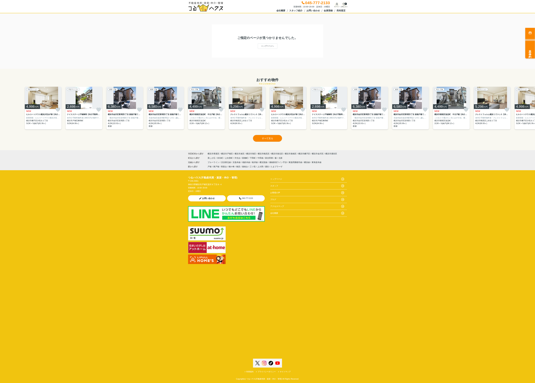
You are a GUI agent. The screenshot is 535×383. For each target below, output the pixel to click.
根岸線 (255, 162)
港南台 (245, 166)
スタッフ (274, 186)
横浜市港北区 (277, 154)
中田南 (260, 158)
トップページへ (267, 46)
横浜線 (307, 162)
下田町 (253, 158)
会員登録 (328, 10)
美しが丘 (212, 158)
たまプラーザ (276, 166)
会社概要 (280, 10)
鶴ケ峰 (231, 166)
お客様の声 (275, 193)
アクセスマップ (277, 206)
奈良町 (220, 158)
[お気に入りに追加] (58, 110)
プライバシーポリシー (267, 372)
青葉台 (224, 166)
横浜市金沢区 (318, 154)
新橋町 (245, 158)
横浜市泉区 (239, 154)
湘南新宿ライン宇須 (278, 162)
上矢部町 (229, 158)
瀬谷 (267, 166)
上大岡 (260, 166)
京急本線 (237, 162)
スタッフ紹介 (296, 10)
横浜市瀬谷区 (331, 154)
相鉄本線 (246, 162)
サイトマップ (285, 372)
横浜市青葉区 (213, 154)
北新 (280, 158)
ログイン (337, 6)
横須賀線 (264, 162)
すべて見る (267, 138)
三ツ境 (253, 166)
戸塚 (209, 166)
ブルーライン (214, 162)
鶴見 (238, 166)
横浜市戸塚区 (227, 154)
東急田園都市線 (296, 162)
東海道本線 (316, 162)
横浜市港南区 (290, 154)
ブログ (273, 199)
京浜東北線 (226, 162)
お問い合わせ (313, 10)
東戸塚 (216, 166)
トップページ (276, 179)
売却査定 (341, 10)
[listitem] (206, 108)
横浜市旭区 (251, 154)
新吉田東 (269, 158)
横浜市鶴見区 (263, 154)
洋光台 (237, 158)
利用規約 (250, 372)
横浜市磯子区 (304, 154)
